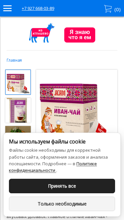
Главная (14, 60)
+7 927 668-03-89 (38, 8)
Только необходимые (62, 204)
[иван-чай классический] (76, 111)
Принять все (62, 186)
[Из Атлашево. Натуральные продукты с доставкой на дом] (62, 41)
